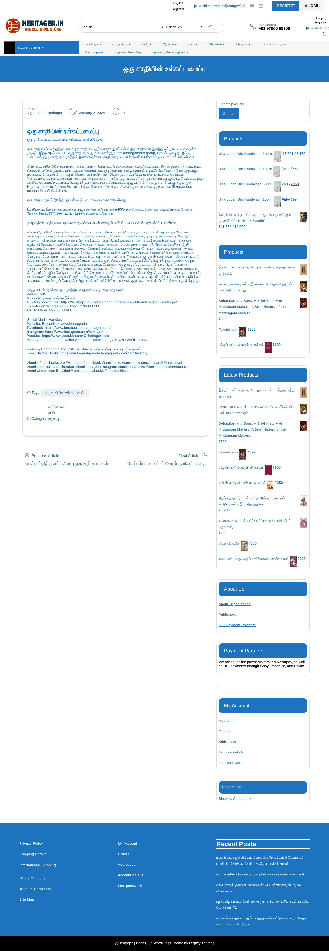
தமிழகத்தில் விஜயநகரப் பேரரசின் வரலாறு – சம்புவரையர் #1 (261, 874)
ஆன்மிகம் (216, 44)
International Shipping (37, 865)
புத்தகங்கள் (121, 44)
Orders (224, 731)
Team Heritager (50, 113)
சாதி (51, 413)
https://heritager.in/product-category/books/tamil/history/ (104, 353)
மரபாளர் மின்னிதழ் (129, 52)
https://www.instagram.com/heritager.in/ (76, 332)
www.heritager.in (74, 324)
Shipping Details (33, 854)
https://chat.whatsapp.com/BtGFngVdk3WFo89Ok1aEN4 (102, 340)
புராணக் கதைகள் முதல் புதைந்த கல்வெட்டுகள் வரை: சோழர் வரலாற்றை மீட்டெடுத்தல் (261, 921)
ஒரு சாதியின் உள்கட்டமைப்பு (65, 393)
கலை (191, 44)
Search (229, 114)
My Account (228, 721)
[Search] (211, 27)
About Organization (235, 604)
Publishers (227, 615)
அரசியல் (169, 44)
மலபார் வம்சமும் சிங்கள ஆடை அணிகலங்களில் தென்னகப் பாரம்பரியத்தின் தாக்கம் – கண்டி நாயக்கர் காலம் (260, 861)
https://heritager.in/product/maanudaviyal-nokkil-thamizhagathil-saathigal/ (119, 302)
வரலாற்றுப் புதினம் (274, 44)
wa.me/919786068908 (82, 306)
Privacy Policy (31, 843)
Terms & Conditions (35, 889)
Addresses (227, 742)
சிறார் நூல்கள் (95, 52)
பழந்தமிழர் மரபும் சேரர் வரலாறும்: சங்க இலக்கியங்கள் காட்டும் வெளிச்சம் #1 (262, 905)
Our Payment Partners (237, 625)
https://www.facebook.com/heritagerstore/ (77, 328)
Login (314, 6)
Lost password (231, 763)
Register (286, 6)
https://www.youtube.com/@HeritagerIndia (75, 336)
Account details (231, 752)
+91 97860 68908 (274, 28)
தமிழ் (145, 44)
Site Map (26, 899)
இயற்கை (242, 44)
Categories (31, 48)
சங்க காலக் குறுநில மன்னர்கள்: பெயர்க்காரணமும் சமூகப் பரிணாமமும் (259, 888)
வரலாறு (54, 419)
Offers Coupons (32, 878)
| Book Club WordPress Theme (158, 943)
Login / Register (178, 6)
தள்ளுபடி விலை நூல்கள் (169, 52)
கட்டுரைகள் (93, 44)
